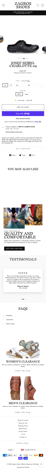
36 (5, 85)
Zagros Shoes (22, 443)
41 (35, 85)
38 (17, 85)
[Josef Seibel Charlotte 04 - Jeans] (11, 197)
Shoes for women (23, 420)
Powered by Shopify (23, 467)
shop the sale (23, 371)
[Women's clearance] (23, 346)
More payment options (23, 118)
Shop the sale (23, 412)
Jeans (26, 94)
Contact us (23, 437)
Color (23, 90)
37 (11, 85)
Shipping (16, 73)
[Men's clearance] (23, 388)
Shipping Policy (23, 426)
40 (29, 85)
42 (41, 85)
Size (21, 81)
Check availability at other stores (14, 132)
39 (23, 85)
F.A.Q (23, 434)
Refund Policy (23, 429)
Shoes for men (23, 423)
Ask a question (23, 149)
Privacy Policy (23, 431)
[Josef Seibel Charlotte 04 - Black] (8, 197)
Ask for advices (14, 248)
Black (19, 94)
